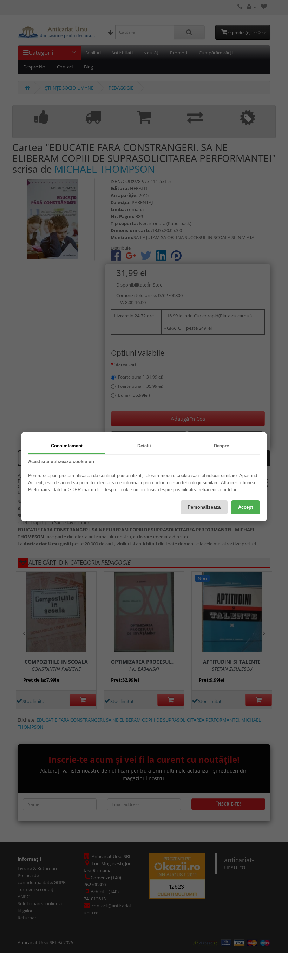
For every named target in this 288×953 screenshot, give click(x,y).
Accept (245, 507)
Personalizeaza (204, 507)
